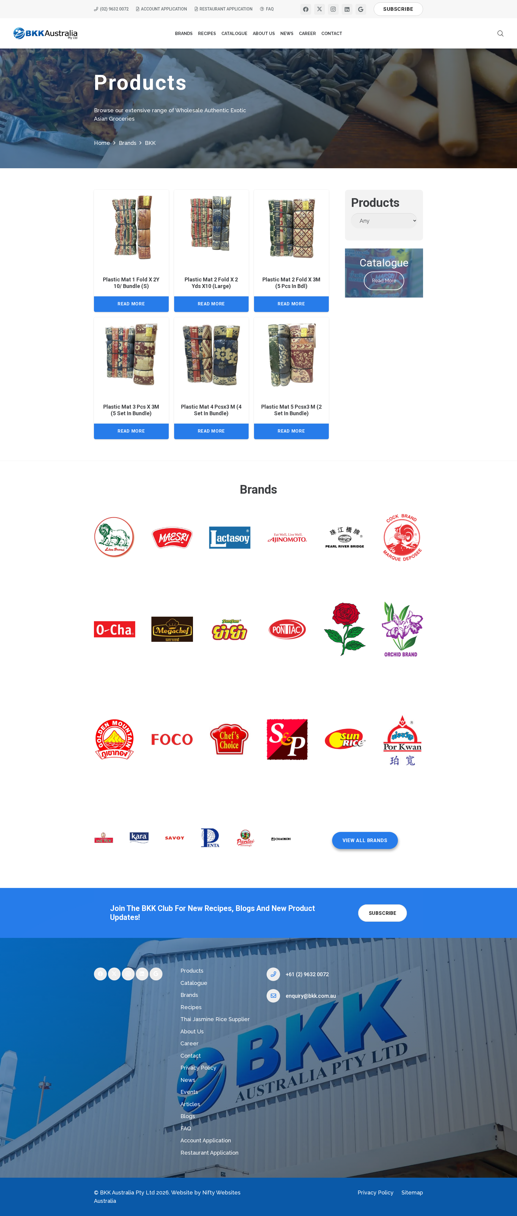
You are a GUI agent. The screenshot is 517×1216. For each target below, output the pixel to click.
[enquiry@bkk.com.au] (276, 996)
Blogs (187, 1116)
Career (189, 1043)
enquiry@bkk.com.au (311, 996)
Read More (384, 280)
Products (191, 971)
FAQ (185, 1128)
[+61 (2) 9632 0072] (276, 974)
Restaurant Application (209, 1153)
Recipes (191, 1007)
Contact (190, 1056)
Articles (190, 1104)
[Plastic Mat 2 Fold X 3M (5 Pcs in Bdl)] (291, 227)
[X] (319, 9)
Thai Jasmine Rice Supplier (215, 1019)
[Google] (360, 9)
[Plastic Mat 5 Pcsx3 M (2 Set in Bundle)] (291, 354)
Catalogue (193, 983)
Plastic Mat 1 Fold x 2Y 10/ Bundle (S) (131, 282)
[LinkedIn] (347, 9)
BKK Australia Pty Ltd (127, 1192)
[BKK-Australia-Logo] (45, 34)
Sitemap (412, 1192)
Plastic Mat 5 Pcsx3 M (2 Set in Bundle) (291, 410)
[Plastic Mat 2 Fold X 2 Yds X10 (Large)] (211, 227)
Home (102, 143)
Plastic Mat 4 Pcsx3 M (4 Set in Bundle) (211, 410)
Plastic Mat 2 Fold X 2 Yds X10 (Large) (211, 282)
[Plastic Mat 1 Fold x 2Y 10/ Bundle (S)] (131, 227)
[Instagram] (333, 9)
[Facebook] (305, 9)
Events (189, 1092)
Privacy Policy (198, 1068)
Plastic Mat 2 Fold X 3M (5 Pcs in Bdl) (291, 282)
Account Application (205, 1140)
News (187, 1080)
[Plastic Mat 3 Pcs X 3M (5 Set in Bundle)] (131, 354)
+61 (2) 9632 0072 (307, 974)
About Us (192, 1031)
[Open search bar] (501, 33)
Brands (127, 143)
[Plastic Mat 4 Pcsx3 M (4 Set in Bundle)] (211, 354)
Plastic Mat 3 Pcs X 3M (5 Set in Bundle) (131, 410)
